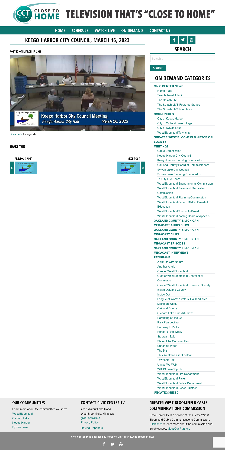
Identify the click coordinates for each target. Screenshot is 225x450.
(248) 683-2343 (90, 418)
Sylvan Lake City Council (173, 170)
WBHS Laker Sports (169, 369)
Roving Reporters (92, 428)
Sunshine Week (167, 346)
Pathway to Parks (168, 327)
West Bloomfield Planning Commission (181, 197)
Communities (164, 114)
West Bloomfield (22, 414)
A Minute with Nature (170, 262)
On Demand (132, 30)
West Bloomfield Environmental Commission (185, 183)
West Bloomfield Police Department (179, 383)
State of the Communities (173, 341)
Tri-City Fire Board (168, 179)
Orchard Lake (20, 418)
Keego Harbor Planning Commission (180, 160)
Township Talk (166, 360)
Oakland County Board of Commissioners (183, 165)
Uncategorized (166, 392)
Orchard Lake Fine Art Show (175, 313)
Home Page (164, 91)
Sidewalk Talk (166, 336)
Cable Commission (169, 151)
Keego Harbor (21, 422)
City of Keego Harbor (170, 118)
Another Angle (166, 266)
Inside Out (163, 294)
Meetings (161, 146)
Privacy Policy (90, 422)
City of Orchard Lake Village (174, 123)
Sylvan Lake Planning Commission (179, 174)
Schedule (80, 30)
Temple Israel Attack (169, 95)
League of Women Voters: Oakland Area (182, 299)
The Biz (162, 350)
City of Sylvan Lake (169, 128)
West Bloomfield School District (177, 388)
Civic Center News (168, 86)
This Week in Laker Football (174, 355)
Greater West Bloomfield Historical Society (183, 285)
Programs (162, 257)
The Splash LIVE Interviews (174, 109)
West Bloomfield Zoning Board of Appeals (183, 216)
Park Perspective (168, 322)
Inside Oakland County (171, 290)
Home (60, 30)
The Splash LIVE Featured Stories (178, 104)
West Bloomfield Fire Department (178, 374)
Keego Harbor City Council (174, 155)
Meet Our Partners (179, 428)
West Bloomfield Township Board (178, 211)
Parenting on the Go (169, 318)
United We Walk (167, 364)
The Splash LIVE (168, 100)
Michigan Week (167, 304)
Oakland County (167, 308)
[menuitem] (60, 30)
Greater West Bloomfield (172, 271)
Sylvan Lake (20, 427)
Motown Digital (116, 437)
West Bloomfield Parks (171, 378)
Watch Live (105, 30)
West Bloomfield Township (174, 132)
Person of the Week (169, 332)
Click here (16, 134)
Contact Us (160, 30)
